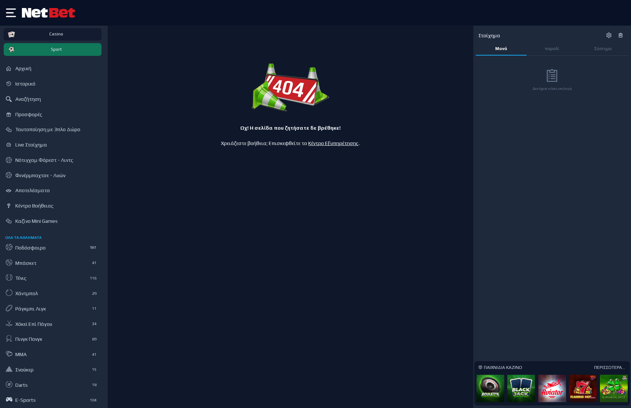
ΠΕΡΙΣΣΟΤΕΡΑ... (609, 367)
